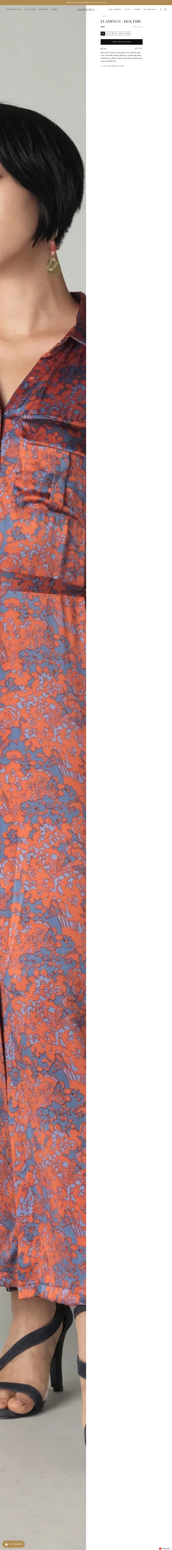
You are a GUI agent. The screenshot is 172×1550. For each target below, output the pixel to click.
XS (103, 34)
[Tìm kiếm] (161, 9)
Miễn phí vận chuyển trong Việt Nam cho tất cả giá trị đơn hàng (86, 2)
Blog (127, 9)
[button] (165, 1548)
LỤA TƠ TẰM (29, 9)
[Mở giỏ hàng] (165, 9)
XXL (128, 34)
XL (122, 34)
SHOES (54, 9)
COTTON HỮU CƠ (14, 9)
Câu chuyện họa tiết (113, 66)
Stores (137, 9)
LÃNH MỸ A (43, 9)
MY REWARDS (150, 9)
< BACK (104, 16)
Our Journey (115, 9)
